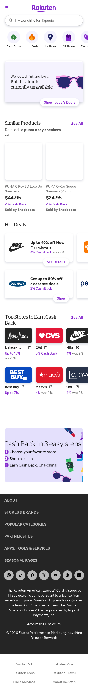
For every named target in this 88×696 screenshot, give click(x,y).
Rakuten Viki (24, 664)
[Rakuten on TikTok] (20, 575)
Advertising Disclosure (44, 624)
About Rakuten (64, 682)
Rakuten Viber (64, 664)
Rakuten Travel (64, 673)
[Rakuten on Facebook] (32, 575)
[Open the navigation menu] (7, 8)
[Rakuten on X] (44, 575)
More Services (24, 682)
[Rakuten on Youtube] (56, 575)
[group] (23, 177)
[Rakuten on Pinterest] (67, 575)
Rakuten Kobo (24, 673)
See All (77, 123)
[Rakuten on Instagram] (9, 575)
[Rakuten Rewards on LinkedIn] (79, 575)
